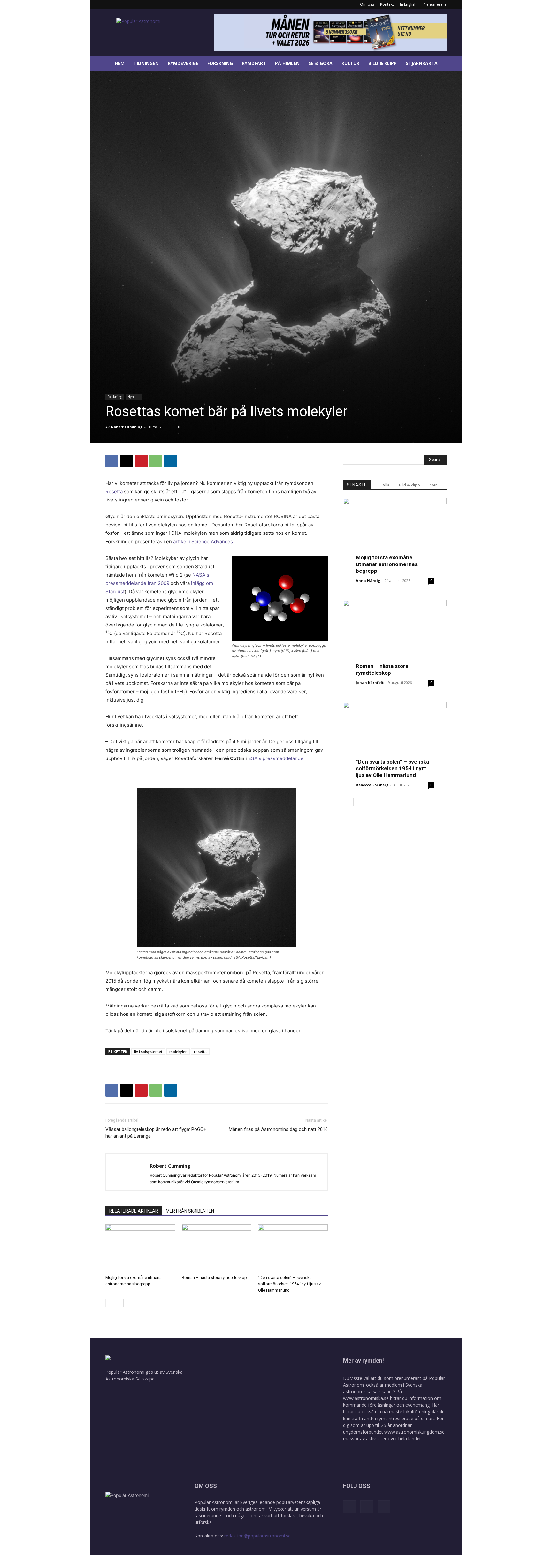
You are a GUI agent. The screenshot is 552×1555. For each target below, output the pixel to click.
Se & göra (321, 63)
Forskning (220, 63)
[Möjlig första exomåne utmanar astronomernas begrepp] (140, 1248)
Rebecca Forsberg (372, 784)
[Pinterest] (141, 461)
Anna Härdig (368, 580)
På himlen (287, 63)
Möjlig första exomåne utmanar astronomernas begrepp (387, 564)
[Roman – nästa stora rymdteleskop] (216, 1248)
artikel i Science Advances (203, 542)
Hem (120, 63)
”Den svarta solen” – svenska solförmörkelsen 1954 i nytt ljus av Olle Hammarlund (289, 1284)
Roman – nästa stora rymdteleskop (214, 1277)
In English (408, 4)
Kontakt (387, 4)
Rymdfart (254, 63)
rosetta (200, 1051)
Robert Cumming (126, 426)
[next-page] (120, 1303)
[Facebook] (110, 4)
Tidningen (146, 63)
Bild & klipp (382, 63)
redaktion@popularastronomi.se (257, 1536)
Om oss (367, 4)
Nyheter (133, 396)
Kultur (350, 63)
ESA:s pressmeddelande (275, 758)
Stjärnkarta (422, 63)
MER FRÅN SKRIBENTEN (190, 1211)
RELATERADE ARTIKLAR (133, 1211)
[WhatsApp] (156, 461)
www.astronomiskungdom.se (414, 1432)
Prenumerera (435, 4)
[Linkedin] (121, 4)
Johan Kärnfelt (370, 682)
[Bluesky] (131, 4)
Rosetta (114, 491)
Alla (385, 485)
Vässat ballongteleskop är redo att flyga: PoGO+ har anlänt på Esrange (155, 1132)
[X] (126, 461)
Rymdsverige (183, 63)
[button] (454, 64)
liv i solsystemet (148, 1051)
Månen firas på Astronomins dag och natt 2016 (278, 1129)
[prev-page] (109, 1303)
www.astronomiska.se (366, 1398)
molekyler (178, 1051)
